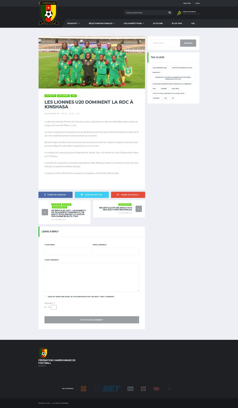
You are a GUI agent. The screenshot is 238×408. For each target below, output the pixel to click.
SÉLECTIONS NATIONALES (100, 23)
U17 (173, 98)
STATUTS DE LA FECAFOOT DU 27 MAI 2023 (168, 93)
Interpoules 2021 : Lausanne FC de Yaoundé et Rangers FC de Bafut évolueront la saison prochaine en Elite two (68, 213)
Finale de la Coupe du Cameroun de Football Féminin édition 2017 (173, 78)
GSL (193, 23)
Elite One (158, 23)
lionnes (164, 88)
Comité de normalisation (182, 67)
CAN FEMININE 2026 (160, 67)
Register (187, 3)
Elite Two (177, 23)
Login (197, 3)
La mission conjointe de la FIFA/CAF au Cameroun (172, 84)
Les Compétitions (133, 23)
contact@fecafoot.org (191, 14)
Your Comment (51, 260)
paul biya (175, 88)
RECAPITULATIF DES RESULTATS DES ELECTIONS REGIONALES (115, 208)
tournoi (156, 98)
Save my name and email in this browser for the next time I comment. (81, 297)
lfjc (154, 88)
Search (188, 43)
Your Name (49, 245)
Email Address (99, 245)
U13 (165, 98)
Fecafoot (72, 23)
